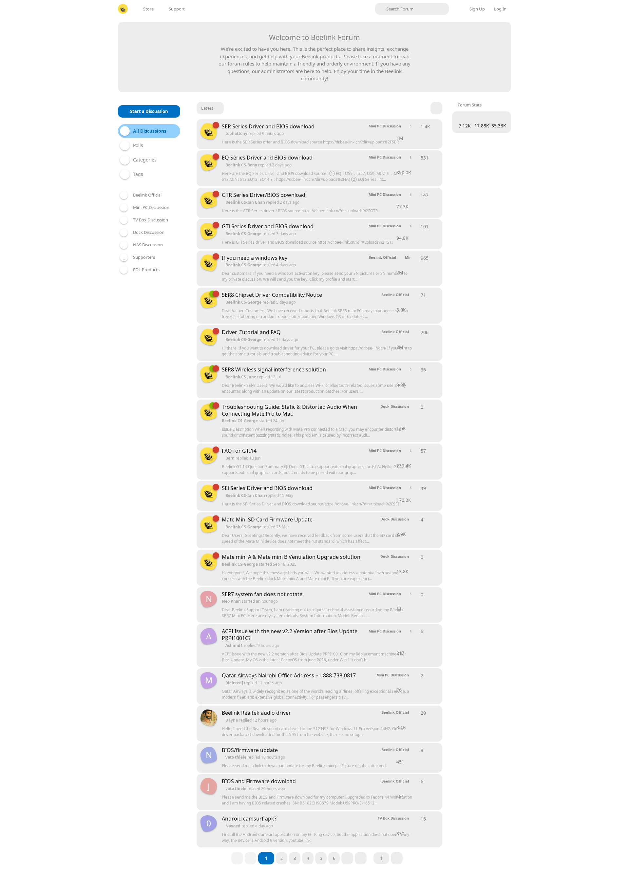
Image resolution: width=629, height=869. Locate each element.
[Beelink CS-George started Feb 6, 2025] (208, 263)
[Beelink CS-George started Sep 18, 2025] (208, 524)
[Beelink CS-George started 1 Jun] (208, 300)
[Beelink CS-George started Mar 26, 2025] (208, 131)
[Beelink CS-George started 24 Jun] (208, 412)
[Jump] (397, 858)
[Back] (251, 858)
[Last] (361, 858)
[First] (237, 858)
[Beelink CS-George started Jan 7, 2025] (208, 455)
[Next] (347, 858)
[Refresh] (436, 108)
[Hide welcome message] (495, 34)
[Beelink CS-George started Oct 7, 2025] (208, 374)
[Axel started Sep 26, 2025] (208, 717)
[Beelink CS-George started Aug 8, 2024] (208, 337)
